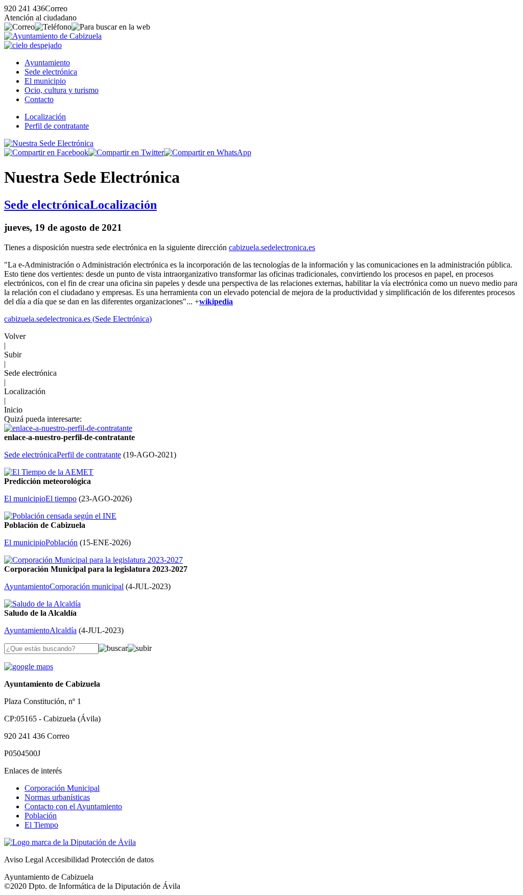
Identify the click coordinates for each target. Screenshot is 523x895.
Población (41, 815)
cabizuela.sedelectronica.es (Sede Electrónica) (78, 319)
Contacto (39, 99)
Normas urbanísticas (57, 797)
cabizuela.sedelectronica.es (272, 247)
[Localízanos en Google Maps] (28, 666)
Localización (45, 116)
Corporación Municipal (62, 788)
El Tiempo (41, 824)
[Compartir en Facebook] (46, 152)
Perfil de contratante (57, 126)
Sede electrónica (51, 71)
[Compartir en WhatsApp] (207, 152)
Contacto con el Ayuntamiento (73, 806)
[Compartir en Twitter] (126, 152)
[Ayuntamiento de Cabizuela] (53, 36)
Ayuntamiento (47, 62)
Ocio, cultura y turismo (62, 90)
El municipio (45, 81)
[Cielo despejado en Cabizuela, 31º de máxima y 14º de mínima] (33, 45)
